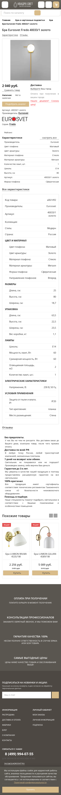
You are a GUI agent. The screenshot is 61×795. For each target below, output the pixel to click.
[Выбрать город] (41, 4)
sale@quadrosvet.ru (14, 763)
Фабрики (6, 725)
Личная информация (43, 720)
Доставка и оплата (11, 720)
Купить (17, 572)
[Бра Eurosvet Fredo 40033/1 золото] (30, 60)
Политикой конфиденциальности (30, 782)
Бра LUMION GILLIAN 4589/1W (45, 555)
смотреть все (49, 137)
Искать (37, 12)
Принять (30, 789)
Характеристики (10, 35)
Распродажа (8, 714)
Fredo (12, 124)
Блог (4, 730)
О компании (8, 735)
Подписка (38, 725)
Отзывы (24, 35)
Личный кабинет (42, 709)
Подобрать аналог (15, 104)
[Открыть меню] (5, 4)
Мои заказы (39, 714)
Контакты (7, 740)
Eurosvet (23, 113)
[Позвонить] (48, 4)
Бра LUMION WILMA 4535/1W (16, 555)
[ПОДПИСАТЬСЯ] (55, 695)
